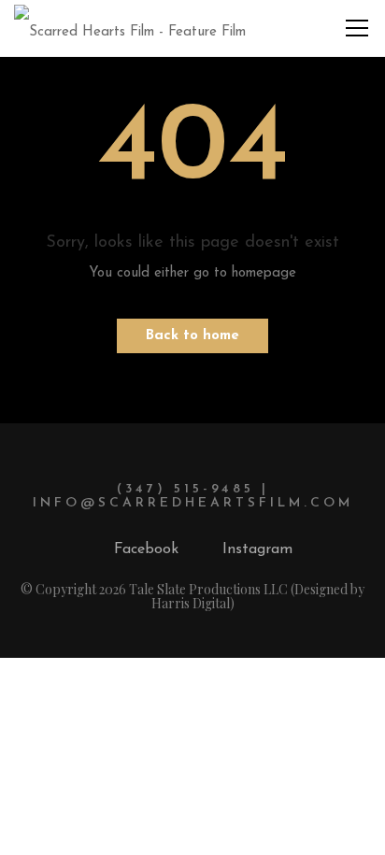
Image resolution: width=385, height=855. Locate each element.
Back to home (192, 336)
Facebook (146, 549)
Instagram (257, 549)
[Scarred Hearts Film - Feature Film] (130, 28)
